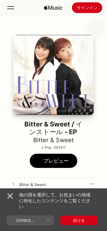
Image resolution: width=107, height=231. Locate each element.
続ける (79, 220)
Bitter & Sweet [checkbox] (32, 184)
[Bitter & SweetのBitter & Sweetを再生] (13, 184)
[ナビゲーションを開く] (10, 7)
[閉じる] (10, 196)
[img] (53, 7)
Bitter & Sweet (53, 140)
